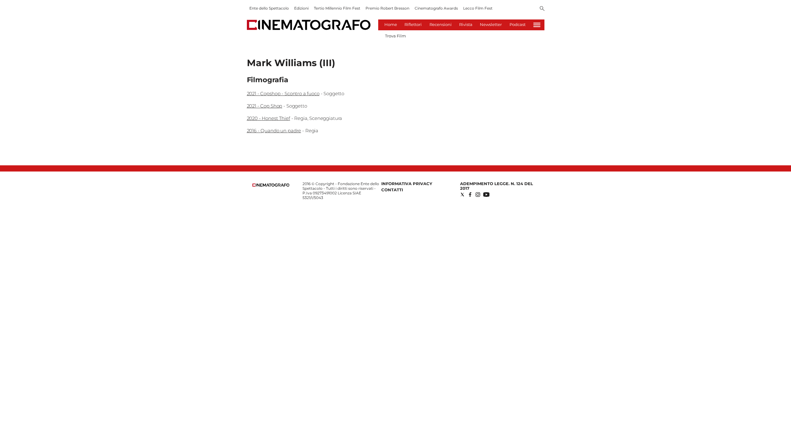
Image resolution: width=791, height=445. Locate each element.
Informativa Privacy (406, 183)
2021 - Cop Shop (264, 106)
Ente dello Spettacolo (269, 8)
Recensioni (440, 24)
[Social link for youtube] (486, 194)
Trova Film (395, 35)
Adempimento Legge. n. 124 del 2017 (496, 186)
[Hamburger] (536, 24)
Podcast (518, 24)
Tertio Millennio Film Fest (337, 8)
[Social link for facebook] (470, 194)
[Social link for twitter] (462, 194)
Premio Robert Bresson (387, 8)
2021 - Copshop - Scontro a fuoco (283, 93)
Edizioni (301, 8)
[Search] (542, 9)
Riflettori (413, 24)
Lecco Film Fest (478, 8)
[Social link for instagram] (478, 194)
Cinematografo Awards (436, 8)
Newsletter (491, 24)
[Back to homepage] (271, 185)
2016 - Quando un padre (274, 131)
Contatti (392, 189)
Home (390, 24)
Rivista (465, 24)
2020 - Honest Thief (268, 118)
